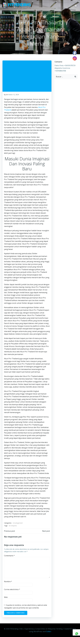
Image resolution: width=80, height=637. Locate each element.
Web (6, 597)
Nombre (8, 581)
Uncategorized (17, 523)
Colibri (48, 631)
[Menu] (76, 5)
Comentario (9, 555)
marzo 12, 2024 (13, 95)
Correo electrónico (12, 589)
